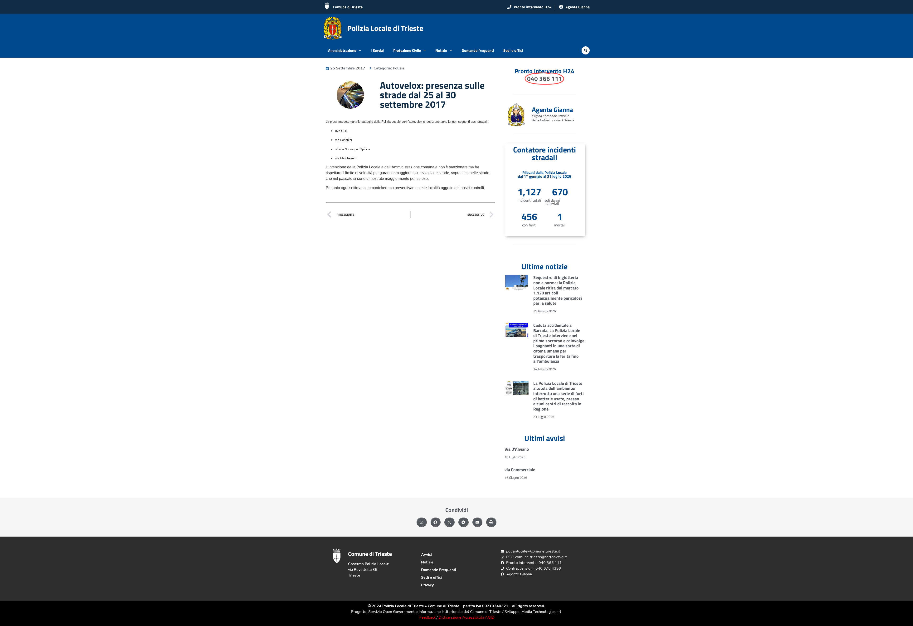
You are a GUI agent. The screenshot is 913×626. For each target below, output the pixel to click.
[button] (586, 50)
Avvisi (426, 554)
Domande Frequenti (438, 569)
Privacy (427, 585)
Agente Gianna (552, 109)
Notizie (441, 50)
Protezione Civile (407, 50)
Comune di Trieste (348, 7)
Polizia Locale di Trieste (385, 28)
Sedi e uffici (513, 50)
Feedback (427, 617)
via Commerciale (520, 469)
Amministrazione (342, 50)
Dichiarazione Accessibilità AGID (467, 617)
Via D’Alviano (517, 449)
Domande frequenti (478, 50)
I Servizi (377, 50)
